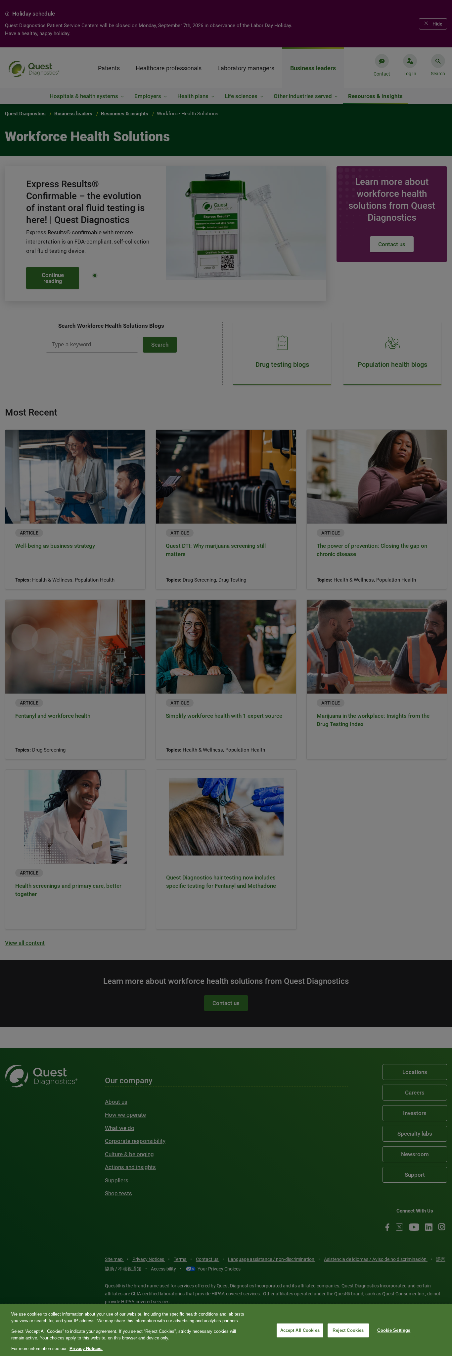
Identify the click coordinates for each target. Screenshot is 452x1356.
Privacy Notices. (86, 1348)
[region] (226, 1330)
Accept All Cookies (300, 1330)
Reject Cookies (348, 1330)
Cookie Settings (393, 1330)
